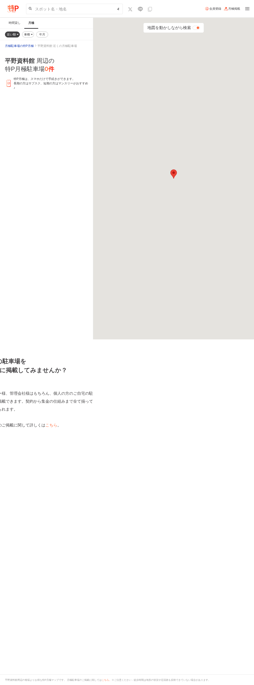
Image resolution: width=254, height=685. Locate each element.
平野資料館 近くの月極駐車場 (57, 46)
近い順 (12, 34)
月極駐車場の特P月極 (19, 46)
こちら (51, 425)
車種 (27, 34)
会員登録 (215, 8)
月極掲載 (234, 8)
